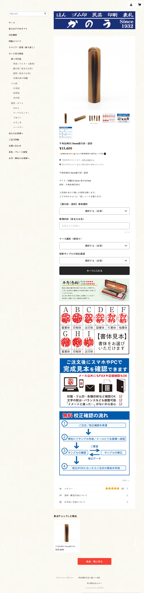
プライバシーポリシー (65, 578)
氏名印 (16, 88)
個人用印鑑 (16, 59)
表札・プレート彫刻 (18, 152)
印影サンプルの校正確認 (72, 253)
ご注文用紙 (14, 139)
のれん (16, 108)
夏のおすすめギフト (18, 29)
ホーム (12, 22)
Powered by (91, 588)
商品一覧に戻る (94, 561)
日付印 (16, 98)
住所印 (16, 93)
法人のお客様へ (16, 133)
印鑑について (15, 41)
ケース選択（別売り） (71, 238)
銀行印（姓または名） (23, 68)
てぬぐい (17, 117)
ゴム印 (14, 83)
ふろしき (17, 122)
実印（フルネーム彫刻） (24, 63)
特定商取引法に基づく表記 (89, 578)
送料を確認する (88, 160)
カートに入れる (94, 270)
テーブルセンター (21, 113)
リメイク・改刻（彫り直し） (22, 47)
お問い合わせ (15, 146)
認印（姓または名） (22, 73)
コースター (18, 127)
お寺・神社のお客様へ (19, 158)
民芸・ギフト (17, 103)
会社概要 (13, 35)
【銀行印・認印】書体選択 (73, 204)
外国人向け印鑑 (20, 78)
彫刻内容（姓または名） (72, 219)
